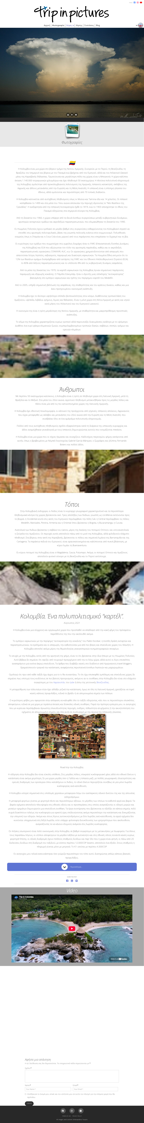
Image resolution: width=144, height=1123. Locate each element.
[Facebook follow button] (134, 2)
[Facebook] (63, 1110)
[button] (72, 867)
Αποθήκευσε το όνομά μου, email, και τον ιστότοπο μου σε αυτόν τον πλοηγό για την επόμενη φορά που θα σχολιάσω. (71, 1095)
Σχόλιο (28, 1068)
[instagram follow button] (137, 2)
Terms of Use (66, 1116)
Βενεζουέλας (103, 682)
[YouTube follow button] (140, 2)
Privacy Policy (77, 1116)
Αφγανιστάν (59, 682)
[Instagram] (72, 1110)
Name (28, 1085)
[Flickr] (81, 1110)
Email (75, 1085)
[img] (140, 25)
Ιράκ (72, 682)
